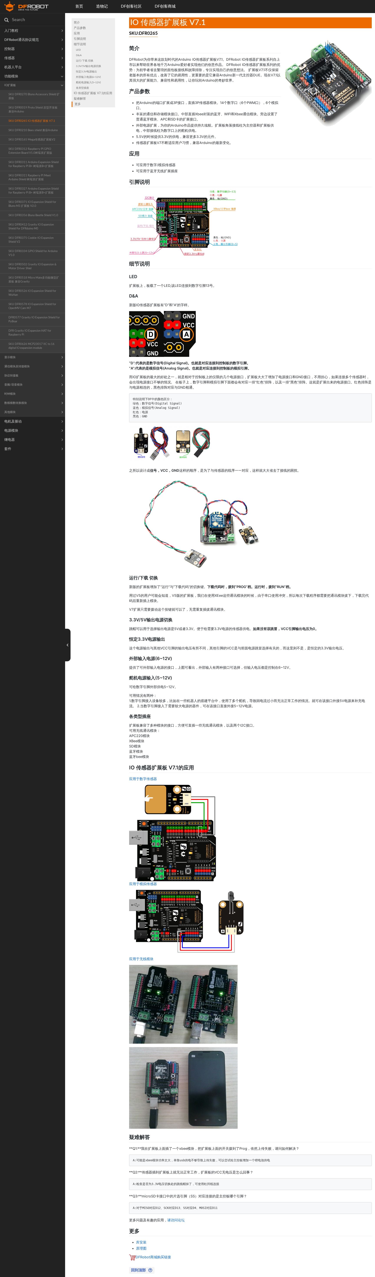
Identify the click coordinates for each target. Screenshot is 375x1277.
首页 (79, 6)
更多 (78, 104)
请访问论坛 (176, 1220)
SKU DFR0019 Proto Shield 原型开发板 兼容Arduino (33, 109)
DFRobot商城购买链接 (153, 1257)
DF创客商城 (165, 6)
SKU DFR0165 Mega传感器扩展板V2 (31, 139)
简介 (77, 22)
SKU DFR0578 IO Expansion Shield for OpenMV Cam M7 (32, 306)
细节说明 (80, 44)
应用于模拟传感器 (143, 884)
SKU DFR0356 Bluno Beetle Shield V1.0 (33, 215)
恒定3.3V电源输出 (86, 71)
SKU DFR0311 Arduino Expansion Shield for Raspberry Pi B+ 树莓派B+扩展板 (33, 164)
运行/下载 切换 (84, 60)
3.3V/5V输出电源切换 (88, 66)
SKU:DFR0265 (143, 33)
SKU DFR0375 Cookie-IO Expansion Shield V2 (31, 240)
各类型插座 (82, 88)
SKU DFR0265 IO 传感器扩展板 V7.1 (31, 121)
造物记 (102, 6)
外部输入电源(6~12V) (88, 77)
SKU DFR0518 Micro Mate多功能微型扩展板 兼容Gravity (33, 279)
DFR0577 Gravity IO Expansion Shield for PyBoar (34, 319)
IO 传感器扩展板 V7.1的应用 (93, 93)
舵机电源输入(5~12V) (88, 82)
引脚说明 (80, 38)
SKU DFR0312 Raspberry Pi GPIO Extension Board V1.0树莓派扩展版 (30, 151)
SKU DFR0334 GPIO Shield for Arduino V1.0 (33, 253)
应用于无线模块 (141, 959)
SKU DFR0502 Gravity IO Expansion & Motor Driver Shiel (32, 266)
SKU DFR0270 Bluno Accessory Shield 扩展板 (34, 96)
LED (78, 49)
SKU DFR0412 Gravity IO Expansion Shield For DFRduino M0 (31, 226)
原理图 (141, 1248)
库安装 (141, 1242)
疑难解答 (80, 98)
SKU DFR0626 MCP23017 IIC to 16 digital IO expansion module (31, 346)
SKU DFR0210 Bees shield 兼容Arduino (33, 130)
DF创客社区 (131, 6)
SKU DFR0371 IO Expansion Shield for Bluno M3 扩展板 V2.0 (32, 204)
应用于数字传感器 (143, 779)
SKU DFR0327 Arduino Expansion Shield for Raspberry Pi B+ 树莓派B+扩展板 (33, 190)
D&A (79, 55)
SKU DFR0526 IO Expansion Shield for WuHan (32, 293)
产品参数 (80, 28)
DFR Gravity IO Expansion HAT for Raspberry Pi (29, 332)
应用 (77, 33)
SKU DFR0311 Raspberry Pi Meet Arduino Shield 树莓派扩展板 (29, 177)
